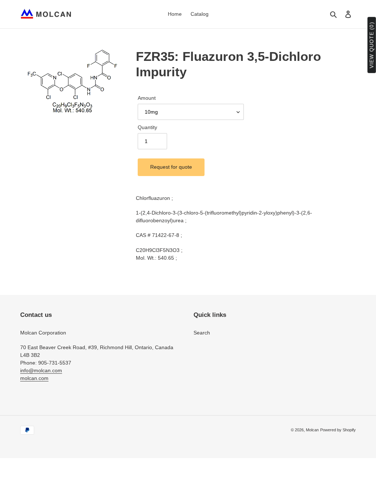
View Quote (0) (372, 45)
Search (202, 333)
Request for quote (171, 167)
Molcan (312, 430)
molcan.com (34, 378)
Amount (147, 98)
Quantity (147, 127)
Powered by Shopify (338, 430)
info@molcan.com (41, 370)
